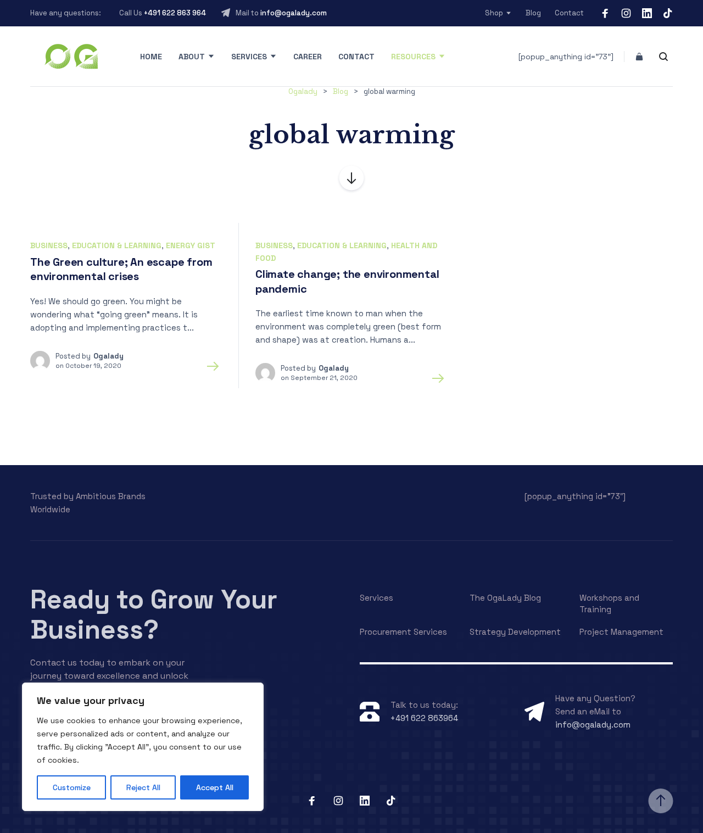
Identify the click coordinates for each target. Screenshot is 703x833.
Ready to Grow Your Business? (153, 614)
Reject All (143, 787)
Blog (533, 13)
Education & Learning (116, 245)
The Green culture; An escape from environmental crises (121, 269)
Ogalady (108, 356)
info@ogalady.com (293, 13)
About (191, 57)
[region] (143, 747)
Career (307, 57)
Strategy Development (515, 632)
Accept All (214, 787)
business (49, 245)
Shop (494, 13)
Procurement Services (403, 632)
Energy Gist (190, 245)
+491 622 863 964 (175, 13)
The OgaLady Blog (505, 597)
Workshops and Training (609, 603)
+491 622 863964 (424, 718)
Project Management (621, 632)
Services (249, 57)
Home (151, 57)
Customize (72, 787)
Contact (569, 13)
